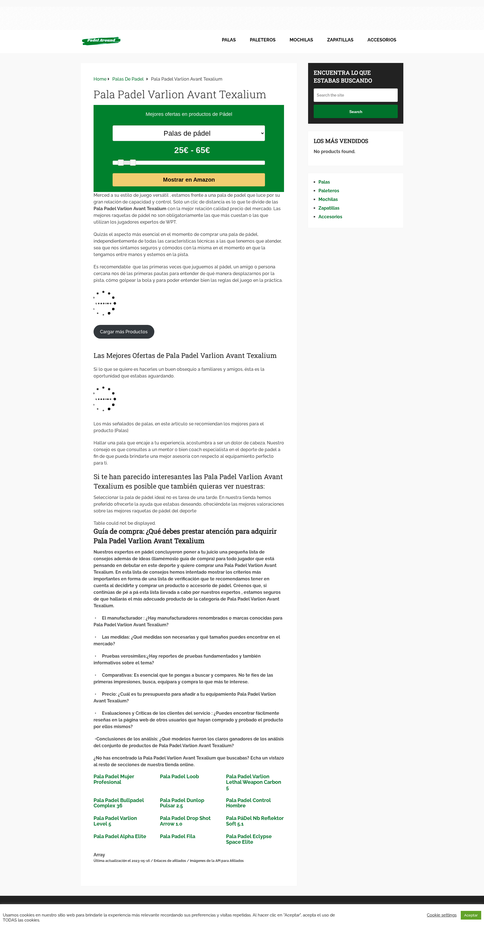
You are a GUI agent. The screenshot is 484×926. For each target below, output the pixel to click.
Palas (229, 40)
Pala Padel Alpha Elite (120, 836)
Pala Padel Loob (179, 776)
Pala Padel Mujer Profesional (114, 779)
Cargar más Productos (124, 331)
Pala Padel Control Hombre (248, 803)
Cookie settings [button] (442, 915)
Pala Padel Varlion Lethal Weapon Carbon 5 (253, 782)
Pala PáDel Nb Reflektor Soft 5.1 (255, 821)
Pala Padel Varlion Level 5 (115, 821)
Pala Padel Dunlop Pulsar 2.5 (182, 803)
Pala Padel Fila (177, 836)
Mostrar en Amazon (189, 180)
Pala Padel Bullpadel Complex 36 (119, 803)
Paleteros (263, 40)
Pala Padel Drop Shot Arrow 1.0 (185, 821)
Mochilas (301, 40)
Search (355, 111)
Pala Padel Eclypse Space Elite (249, 839)
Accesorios (381, 40)
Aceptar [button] (471, 915)
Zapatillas (340, 40)
